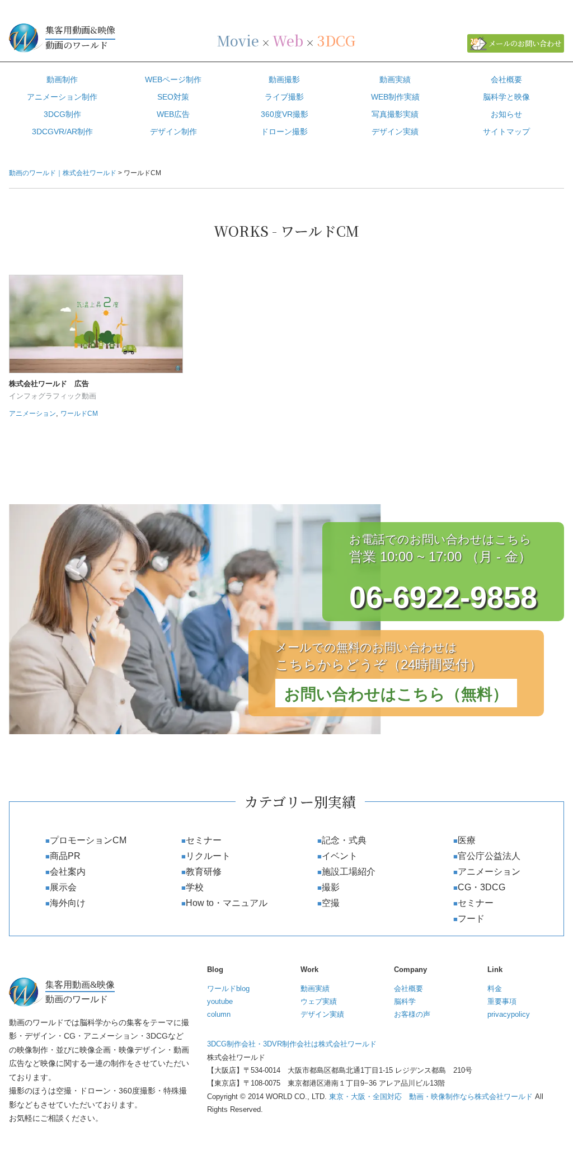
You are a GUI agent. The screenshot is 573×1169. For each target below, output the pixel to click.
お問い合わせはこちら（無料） (396, 694)
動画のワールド (80, 37)
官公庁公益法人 (489, 856)
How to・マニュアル (226, 903)
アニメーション (32, 413)
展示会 (63, 887)
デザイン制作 (173, 131)
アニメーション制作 (62, 96)
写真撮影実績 (395, 114)
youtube (220, 1001)
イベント (340, 856)
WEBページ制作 (173, 79)
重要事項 (501, 1001)
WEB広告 (173, 114)
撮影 (331, 887)
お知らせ (506, 114)
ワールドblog (228, 988)
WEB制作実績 (395, 96)
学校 (195, 887)
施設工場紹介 (348, 871)
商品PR (65, 856)
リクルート (208, 856)
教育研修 (204, 871)
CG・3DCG (481, 887)
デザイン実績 (322, 1014)
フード (471, 918)
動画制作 (62, 79)
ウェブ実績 (318, 1001)
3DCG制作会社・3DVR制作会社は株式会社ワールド (292, 1044)
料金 (494, 988)
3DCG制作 (62, 114)
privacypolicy (508, 1014)
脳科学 (405, 1001)
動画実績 (395, 79)
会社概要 (506, 79)
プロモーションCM (88, 840)
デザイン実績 (395, 131)
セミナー (204, 840)
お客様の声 (412, 1014)
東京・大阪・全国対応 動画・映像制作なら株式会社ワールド (431, 1096)
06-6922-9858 (443, 597)
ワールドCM (79, 413)
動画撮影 (284, 79)
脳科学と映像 (506, 96)
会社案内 (68, 871)
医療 (467, 840)
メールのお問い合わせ (525, 43)
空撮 (331, 903)
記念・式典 (344, 840)
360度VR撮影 (284, 114)
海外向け (68, 903)
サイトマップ (506, 131)
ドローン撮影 (284, 131)
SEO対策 (173, 96)
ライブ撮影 (284, 96)
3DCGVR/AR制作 (62, 131)
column (219, 1014)
